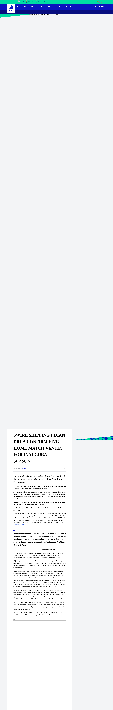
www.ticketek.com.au (19, 524)
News (18, 12)
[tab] (19, 7)
